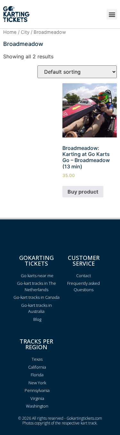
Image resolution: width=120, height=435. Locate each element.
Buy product (83, 191)
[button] (112, 14)
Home (10, 32)
